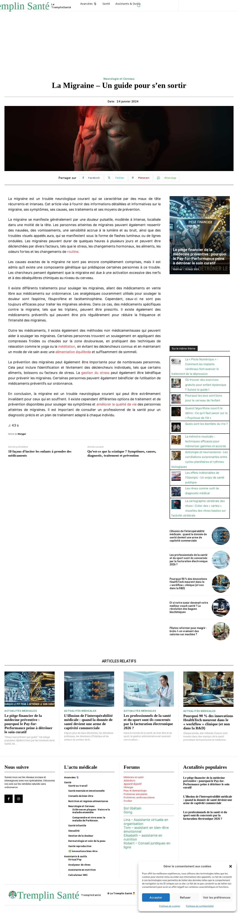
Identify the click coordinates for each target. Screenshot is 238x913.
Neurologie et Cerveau (119, 78)
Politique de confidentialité (200, 906)
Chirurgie (128, 787)
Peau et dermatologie (135, 790)
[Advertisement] (119, 48)
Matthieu (177, 269)
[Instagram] (19, 799)
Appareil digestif (132, 783)
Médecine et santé (133, 777)
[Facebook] (8, 799)
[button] (230, 866)
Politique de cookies (169, 906)
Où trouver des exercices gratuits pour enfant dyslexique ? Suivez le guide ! (205, 384)
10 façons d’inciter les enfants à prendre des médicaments (39, 453)
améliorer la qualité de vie (117, 404)
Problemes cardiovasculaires (139, 797)
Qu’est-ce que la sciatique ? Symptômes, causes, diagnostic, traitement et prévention (121, 453)
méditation (66, 346)
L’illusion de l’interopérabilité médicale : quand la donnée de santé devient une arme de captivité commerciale (188, 536)
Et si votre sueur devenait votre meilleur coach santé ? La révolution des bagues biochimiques (189, 607)
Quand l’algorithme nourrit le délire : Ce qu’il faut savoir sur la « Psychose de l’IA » (206, 413)
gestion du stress (95, 373)
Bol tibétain (132, 808)
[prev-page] (216, 202)
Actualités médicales (20, 711)
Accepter (155, 897)
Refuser (185, 897)
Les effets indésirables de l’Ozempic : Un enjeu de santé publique (204, 477)
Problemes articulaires (135, 794)
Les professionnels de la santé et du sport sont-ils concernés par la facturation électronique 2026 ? (189, 559)
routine (72, 252)
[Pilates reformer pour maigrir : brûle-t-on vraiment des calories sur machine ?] (221, 631)
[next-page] (223, 202)
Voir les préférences (216, 897)
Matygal (22, 433)
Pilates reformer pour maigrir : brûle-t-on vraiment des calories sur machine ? (188, 631)
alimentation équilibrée (73, 352)
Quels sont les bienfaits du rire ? (206, 424)
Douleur (128, 800)
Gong (128, 812)
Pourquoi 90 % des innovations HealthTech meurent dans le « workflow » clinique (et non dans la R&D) (188, 583)
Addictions (129, 780)
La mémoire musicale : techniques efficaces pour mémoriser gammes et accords (205, 441)
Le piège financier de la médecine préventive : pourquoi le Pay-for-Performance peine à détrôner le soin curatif (199, 256)
